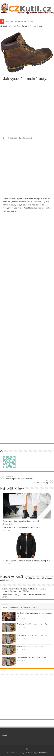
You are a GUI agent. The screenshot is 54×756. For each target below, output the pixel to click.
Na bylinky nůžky (41, 482)
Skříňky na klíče (19, 595)
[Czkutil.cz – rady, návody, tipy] (27, 8)
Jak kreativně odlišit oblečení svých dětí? (21, 527)
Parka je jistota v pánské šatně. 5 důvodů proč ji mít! (26, 561)
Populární (14, 607)
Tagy (35, 607)
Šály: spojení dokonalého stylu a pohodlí (21, 521)
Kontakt (4, 735)
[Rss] (27, 749)
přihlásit (10, 580)
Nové (4, 607)
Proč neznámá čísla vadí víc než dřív (19, 21)
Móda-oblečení (14, 26)
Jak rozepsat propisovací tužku (19, 478)
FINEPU (24, 591)
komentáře (25, 607)
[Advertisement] (27, 109)
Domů (4, 26)
